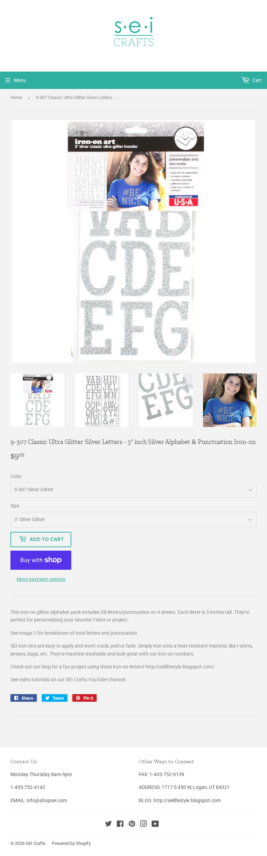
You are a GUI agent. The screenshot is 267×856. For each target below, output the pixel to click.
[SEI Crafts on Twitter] (108, 825)
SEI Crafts (36, 843)
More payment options (41, 579)
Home (16, 97)
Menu (20, 80)
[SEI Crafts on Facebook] (120, 825)
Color (16, 476)
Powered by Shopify (71, 843)
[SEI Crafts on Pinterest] (132, 825)
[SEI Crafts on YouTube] (155, 825)
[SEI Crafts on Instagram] (143, 825)
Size (14, 506)
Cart (256, 80)
